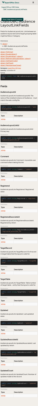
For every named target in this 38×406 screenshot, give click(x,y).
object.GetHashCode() (9, 61)
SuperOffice (11, 68)
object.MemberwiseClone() (10, 65)
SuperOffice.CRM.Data (10, 7)
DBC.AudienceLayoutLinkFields (15, 9)
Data (19, 68)
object (4, 44)
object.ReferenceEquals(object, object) (15, 59)
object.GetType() (6, 63)
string (3, 119)
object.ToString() (6, 52)
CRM (16, 68)
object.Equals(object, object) (11, 56)
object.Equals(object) (8, 54)
